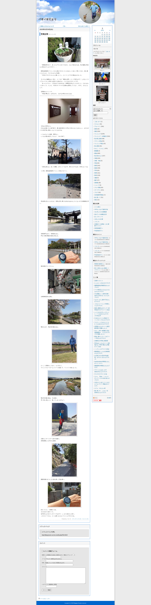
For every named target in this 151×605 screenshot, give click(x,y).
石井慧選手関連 (98, 195)
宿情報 (96, 182)
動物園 (96, 151)
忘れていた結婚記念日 (100, 214)
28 (100, 42)
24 (107, 40)
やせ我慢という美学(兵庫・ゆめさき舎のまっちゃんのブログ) (102, 295)
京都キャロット (98, 280)
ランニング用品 (98, 143)
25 (109, 40)
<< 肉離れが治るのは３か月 (46, 26)
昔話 (95, 199)
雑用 (95, 165)
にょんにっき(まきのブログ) (102, 283)
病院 (95, 131)
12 (95, 38)
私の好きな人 (98, 156)
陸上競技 (96, 146)
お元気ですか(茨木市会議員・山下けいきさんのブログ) (101, 357)
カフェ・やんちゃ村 (99, 388)
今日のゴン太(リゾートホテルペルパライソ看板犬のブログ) (102, 384)
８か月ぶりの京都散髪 (100, 212)
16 (104, 38)
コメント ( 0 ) (85, 518)
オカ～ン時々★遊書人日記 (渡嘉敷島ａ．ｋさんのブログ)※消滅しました (102, 332)
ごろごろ (96, 221)
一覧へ (64, 26)
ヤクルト (96, 124)
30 (104, 42)
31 (107, 42)
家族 (95, 153)
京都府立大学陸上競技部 (101, 340)
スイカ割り (97, 207)
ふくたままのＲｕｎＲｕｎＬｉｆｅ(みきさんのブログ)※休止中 (101, 314)
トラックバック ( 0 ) (76, 518)
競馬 (95, 129)
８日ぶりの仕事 (98, 219)
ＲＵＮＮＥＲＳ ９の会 (100, 374)
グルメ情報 (97, 187)
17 (107, 38)
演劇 (95, 177)
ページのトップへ (45, 598)
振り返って (97, 197)
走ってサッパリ (98, 216)
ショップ (96, 185)
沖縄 (95, 158)
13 (97, 38)
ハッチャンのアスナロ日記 (101, 349)
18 (109, 38)
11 (109, 36)
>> (110, 30)
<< (95, 30)
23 (104, 40)
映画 (95, 175)
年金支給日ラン (98, 230)
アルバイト (97, 126)
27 (97, 42)
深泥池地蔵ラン (98, 228)
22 (102, 40)
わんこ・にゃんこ (99, 148)
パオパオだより (48, 19)
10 (107, 36)
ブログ (96, 192)
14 (100, 38)
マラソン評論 (98, 141)
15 (102, 38)
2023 (102, 30)
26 (95, 42)
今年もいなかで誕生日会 (101, 209)
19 (95, 40)
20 (97, 40)
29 (102, 42)
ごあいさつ (97, 121)
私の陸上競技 (98, 138)
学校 (95, 163)
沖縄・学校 (97, 160)
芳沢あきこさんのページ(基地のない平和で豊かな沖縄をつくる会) (102, 345)
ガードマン (97, 190)
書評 (95, 180)
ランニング (97, 134)
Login (109, 397)
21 (100, 40)
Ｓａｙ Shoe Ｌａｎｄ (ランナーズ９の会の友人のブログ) (102, 378)
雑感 (95, 168)
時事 (95, 173)
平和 (95, 170)
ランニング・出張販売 (100, 136)
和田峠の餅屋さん (99, 264)
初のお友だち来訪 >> (84, 26)
